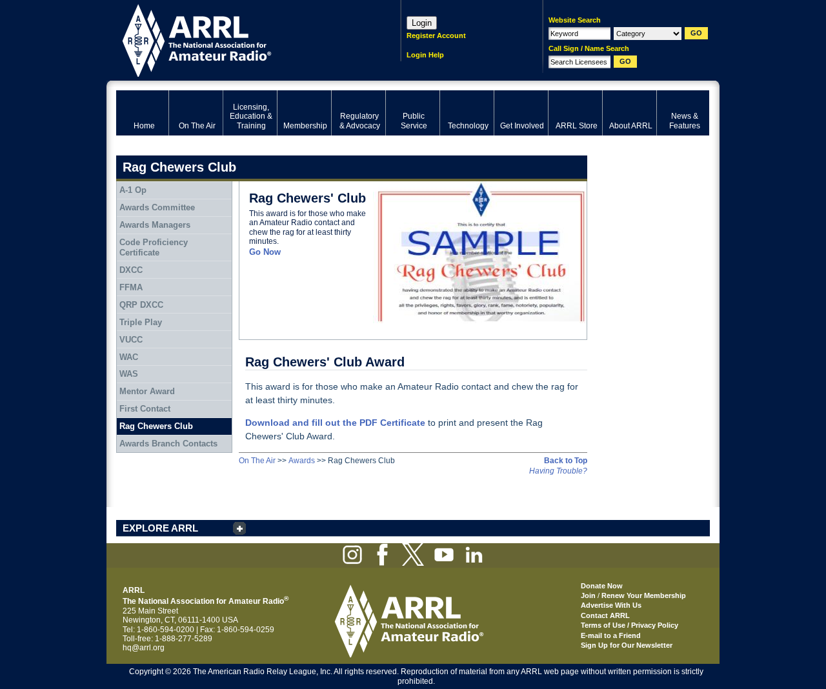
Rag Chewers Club (156, 426)
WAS (128, 374)
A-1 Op (132, 190)
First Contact (144, 409)
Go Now (265, 252)
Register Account (436, 35)
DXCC (131, 270)
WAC (128, 357)
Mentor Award (147, 391)
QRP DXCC (141, 305)
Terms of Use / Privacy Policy (629, 625)
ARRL (241, 39)
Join (588, 595)
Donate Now (602, 586)
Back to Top (565, 460)
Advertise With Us (611, 605)
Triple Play (140, 322)
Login (422, 23)
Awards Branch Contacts (168, 443)
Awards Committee (157, 207)
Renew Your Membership (643, 595)
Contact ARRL (605, 615)
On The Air (257, 460)
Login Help (425, 55)
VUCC (131, 339)
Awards (301, 460)
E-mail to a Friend (611, 635)
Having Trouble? (558, 470)
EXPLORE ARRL (160, 528)
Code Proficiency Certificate (153, 247)
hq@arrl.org (144, 647)
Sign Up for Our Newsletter (626, 645)
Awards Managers (154, 225)
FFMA (131, 287)
